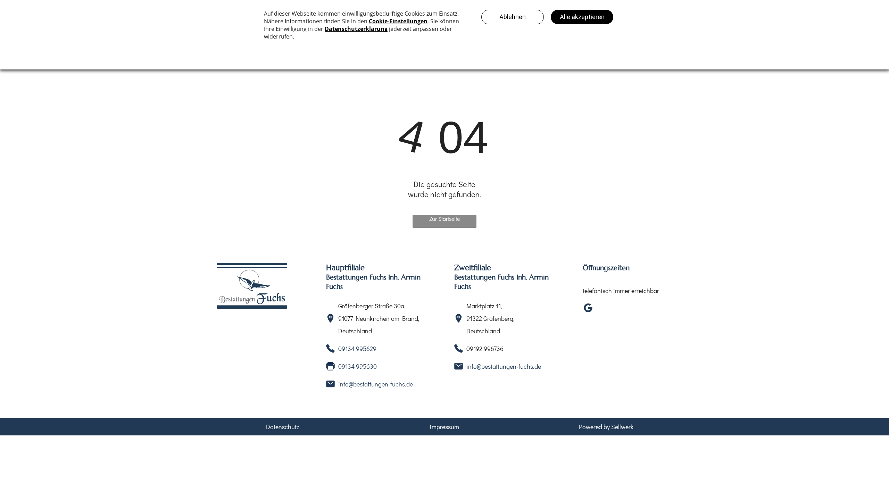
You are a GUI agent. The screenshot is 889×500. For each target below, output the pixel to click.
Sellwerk (622, 427)
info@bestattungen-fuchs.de (375, 384)
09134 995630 (357, 366)
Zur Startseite (444, 218)
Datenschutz (282, 427)
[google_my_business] (588, 308)
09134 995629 (357, 348)
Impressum (444, 427)
